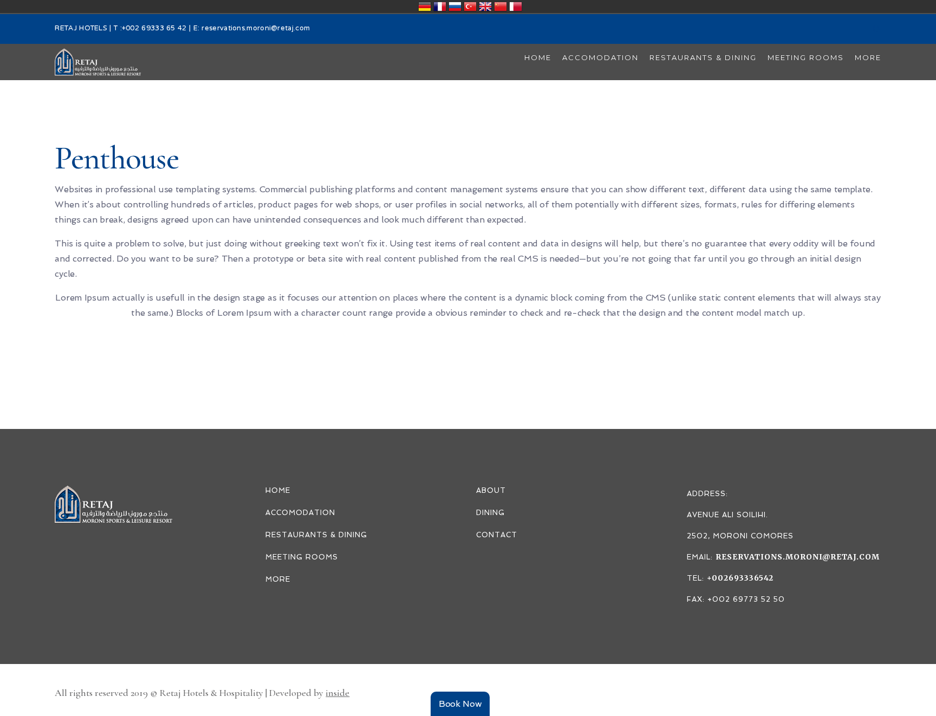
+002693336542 (740, 578)
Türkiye (470, 6)
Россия (454, 6)
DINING (490, 513)
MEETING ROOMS (301, 557)
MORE (277, 579)
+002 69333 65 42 (154, 28)
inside (337, 693)
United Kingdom (485, 6)
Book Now (460, 704)
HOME (277, 490)
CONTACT (496, 535)
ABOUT (491, 490)
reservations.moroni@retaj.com (256, 28)
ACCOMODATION (300, 513)
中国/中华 (500, 6)
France (439, 6)
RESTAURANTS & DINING (316, 535)
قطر (515, 6)
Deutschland (424, 6)
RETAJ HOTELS (81, 28)
